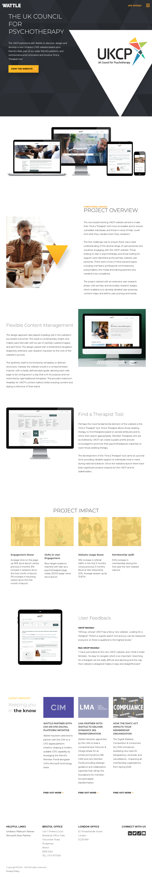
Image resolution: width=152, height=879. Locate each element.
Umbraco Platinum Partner (20, 831)
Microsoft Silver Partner (18, 835)
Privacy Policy (12, 871)
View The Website (22, 69)
